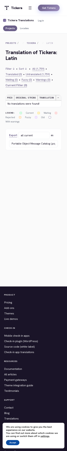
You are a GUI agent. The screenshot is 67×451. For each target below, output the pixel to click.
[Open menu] (30, 8)
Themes (9, 313)
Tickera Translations (21, 20)
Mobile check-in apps (17, 335)
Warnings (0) (43, 80)
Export (13, 135)
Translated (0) (13, 74)
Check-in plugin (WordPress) (21, 341)
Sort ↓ (23, 69)
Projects (10, 28)
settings (45, 436)
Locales (24, 28)
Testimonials (11, 391)
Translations (11, 418)
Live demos (11, 319)
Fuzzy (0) (26, 80)
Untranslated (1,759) (38, 74)
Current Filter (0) (16, 85)
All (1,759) (38, 69)
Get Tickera (48, 7)
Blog (7, 413)
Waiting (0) (11, 80)
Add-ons (9, 308)
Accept (12, 442)
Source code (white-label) (19, 346)
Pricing (8, 302)
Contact (8, 407)
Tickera (31, 43)
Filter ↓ (10, 69)
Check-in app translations (19, 352)
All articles (10, 374)
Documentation (13, 369)
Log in (41, 20)
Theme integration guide (18, 385)
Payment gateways (15, 380)
